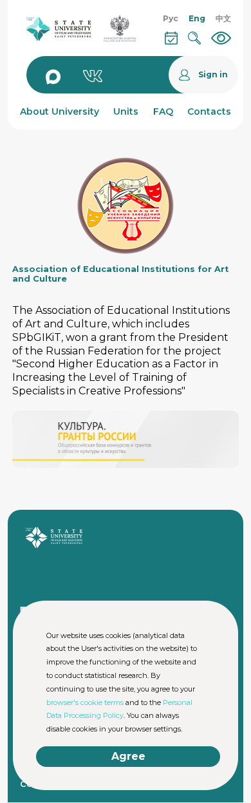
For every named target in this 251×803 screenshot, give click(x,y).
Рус (170, 18)
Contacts (209, 111)
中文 (223, 18)
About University (59, 111)
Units (125, 111)
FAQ (163, 111)
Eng (197, 18)
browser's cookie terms (85, 702)
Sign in (213, 75)
